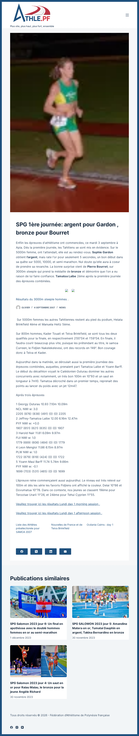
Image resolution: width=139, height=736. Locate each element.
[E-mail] (65, 551)
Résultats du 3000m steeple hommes (41, 299)
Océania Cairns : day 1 (100, 524)
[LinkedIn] (51, 551)
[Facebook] (22, 551)
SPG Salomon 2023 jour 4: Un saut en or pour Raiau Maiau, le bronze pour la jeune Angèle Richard (37, 687)
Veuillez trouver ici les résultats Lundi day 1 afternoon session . (59, 513)
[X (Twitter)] (36, 551)
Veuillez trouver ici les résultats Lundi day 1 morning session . (58, 504)
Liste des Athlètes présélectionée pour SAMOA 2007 (27, 528)
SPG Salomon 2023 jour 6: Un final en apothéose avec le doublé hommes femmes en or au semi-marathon (36, 628)
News (62, 307)
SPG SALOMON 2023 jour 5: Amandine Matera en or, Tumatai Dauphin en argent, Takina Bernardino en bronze (99, 628)
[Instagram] (17, 727)
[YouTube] (22, 727)
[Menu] (127, 15)
